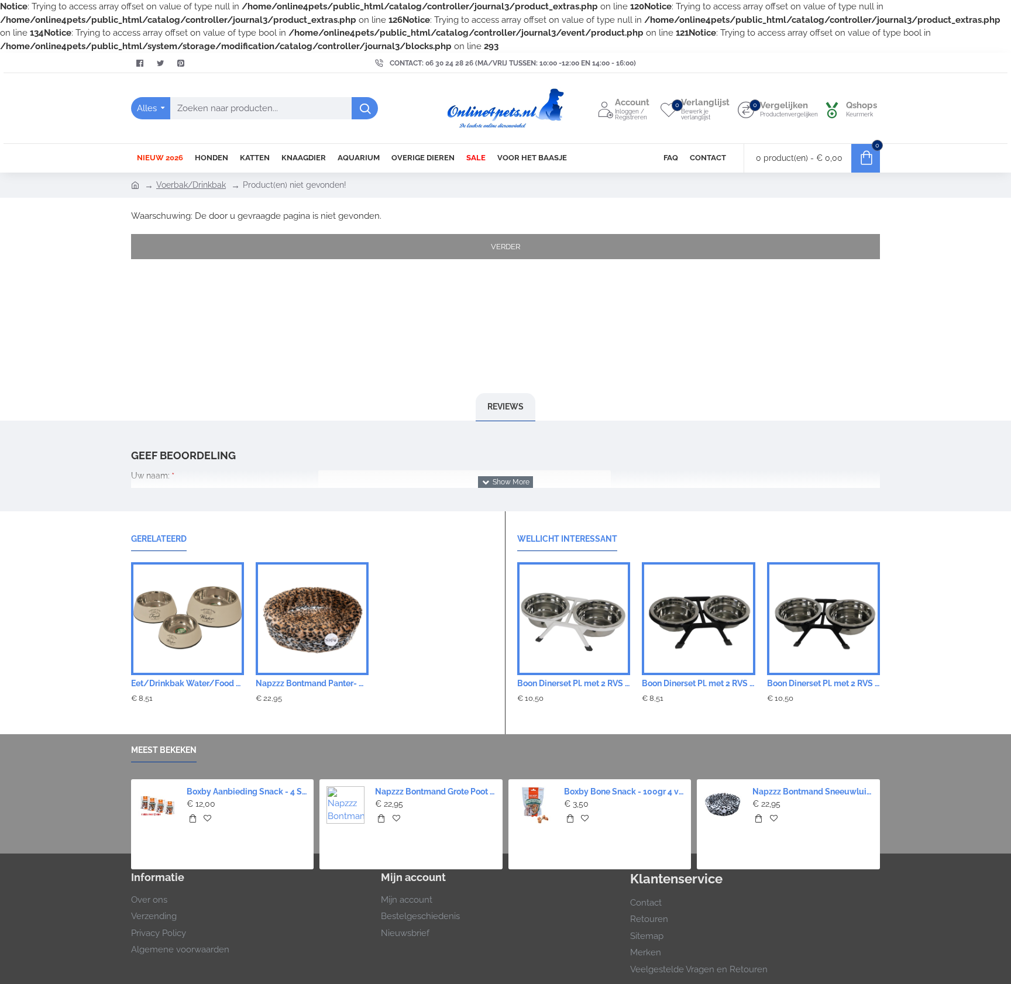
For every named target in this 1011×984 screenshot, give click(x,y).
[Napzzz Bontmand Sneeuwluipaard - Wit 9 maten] (723, 805)
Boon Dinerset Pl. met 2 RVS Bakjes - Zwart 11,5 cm (698, 683)
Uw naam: (150, 475)
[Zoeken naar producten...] (365, 108)
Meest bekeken (164, 750)
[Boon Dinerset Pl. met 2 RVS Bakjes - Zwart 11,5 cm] (698, 618)
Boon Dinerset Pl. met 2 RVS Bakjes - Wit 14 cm (573, 683)
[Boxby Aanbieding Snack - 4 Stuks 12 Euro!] (157, 805)
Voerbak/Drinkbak (191, 185)
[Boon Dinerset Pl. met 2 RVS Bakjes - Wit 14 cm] (573, 618)
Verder (505, 246)
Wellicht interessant (567, 538)
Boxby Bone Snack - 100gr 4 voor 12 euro (624, 791)
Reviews (505, 406)
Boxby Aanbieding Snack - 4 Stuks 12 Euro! (247, 791)
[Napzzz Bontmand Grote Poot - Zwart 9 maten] (345, 805)
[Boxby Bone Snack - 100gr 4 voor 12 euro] (534, 805)
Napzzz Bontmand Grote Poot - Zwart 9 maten (435, 791)
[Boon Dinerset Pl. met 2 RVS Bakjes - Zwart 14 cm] (823, 618)
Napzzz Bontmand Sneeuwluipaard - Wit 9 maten (812, 791)
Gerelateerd (159, 538)
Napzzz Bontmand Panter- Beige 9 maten (312, 683)
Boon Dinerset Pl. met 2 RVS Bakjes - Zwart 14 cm (823, 683)
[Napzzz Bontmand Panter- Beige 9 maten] (312, 618)
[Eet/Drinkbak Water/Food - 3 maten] (187, 618)
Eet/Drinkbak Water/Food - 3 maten (187, 683)
